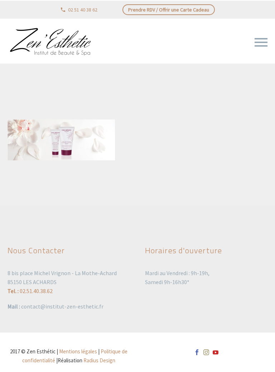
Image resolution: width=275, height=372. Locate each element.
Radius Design (99, 360)
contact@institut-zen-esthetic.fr (62, 306)
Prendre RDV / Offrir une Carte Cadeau (168, 9)
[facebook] (197, 352)
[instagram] (206, 352)
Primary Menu (261, 42)
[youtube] (215, 352)
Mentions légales (78, 351)
